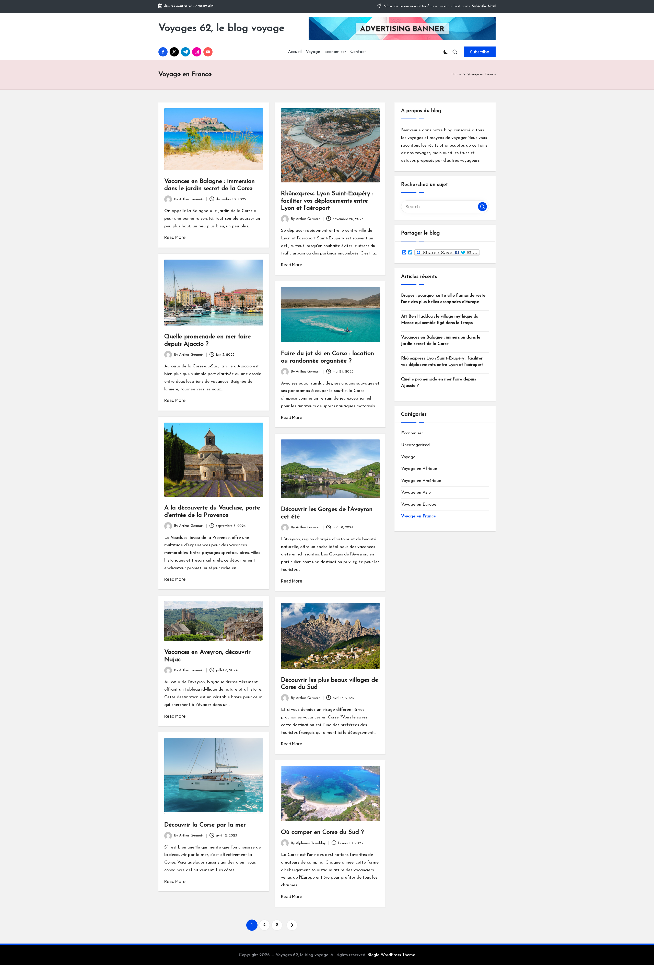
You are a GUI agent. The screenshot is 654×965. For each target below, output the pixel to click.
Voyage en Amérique (421, 481)
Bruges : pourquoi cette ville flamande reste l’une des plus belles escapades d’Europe (443, 298)
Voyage (408, 457)
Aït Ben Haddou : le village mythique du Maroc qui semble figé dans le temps (439, 319)
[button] (480, 51)
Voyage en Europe (418, 504)
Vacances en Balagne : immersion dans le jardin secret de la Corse (440, 340)
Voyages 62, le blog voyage (221, 28)
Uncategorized (415, 445)
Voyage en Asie (416, 492)
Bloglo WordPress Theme (391, 955)
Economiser (412, 433)
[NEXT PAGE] (292, 925)
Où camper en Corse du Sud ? (322, 832)
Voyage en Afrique (419, 469)
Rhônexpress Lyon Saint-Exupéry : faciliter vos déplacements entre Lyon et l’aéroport (327, 201)
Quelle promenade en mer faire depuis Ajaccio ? (438, 382)
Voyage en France (418, 516)
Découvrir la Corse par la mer (205, 825)
